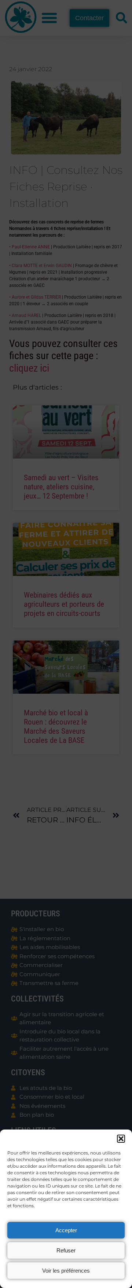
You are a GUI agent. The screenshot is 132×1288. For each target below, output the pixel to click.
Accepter (66, 1230)
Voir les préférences (66, 1270)
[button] (121, 1138)
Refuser (66, 1250)
